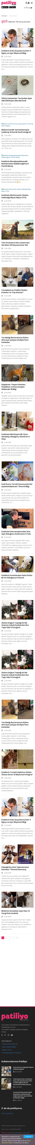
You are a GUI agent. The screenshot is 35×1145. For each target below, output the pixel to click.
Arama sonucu (13, 16)
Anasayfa (4, 16)
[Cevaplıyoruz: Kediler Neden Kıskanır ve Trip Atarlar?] (17, 277)
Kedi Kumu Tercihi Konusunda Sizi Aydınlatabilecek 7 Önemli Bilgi (16, 485)
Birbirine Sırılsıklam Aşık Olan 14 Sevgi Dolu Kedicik (15, 912)
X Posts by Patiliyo (7, 1113)
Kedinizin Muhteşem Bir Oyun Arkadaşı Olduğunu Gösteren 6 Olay (15, 436)
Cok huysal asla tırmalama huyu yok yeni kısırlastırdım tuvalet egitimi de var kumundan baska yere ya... (22, 1081)
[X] (27, 8)
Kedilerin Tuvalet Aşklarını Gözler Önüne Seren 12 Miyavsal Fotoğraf (16, 773)
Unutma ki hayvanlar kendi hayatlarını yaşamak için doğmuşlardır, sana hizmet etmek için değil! (22, 1095)
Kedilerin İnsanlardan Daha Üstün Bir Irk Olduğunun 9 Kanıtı (16, 576)
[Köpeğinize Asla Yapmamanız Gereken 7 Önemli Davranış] (17, 854)
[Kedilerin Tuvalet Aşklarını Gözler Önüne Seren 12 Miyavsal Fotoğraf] (17, 759)
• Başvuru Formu (6, 1050)
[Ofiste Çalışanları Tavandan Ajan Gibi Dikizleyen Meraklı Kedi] (17, 85)
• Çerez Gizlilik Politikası (8, 1047)
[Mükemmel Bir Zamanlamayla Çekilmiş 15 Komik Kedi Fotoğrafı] (17, 125)
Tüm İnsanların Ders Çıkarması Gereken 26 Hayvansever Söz (15, 244)
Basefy (16, 1133)
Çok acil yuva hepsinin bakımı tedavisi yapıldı (23, 1068)
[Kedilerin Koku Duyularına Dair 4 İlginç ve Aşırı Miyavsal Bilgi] (17, 38)
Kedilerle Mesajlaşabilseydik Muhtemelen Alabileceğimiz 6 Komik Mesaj (15, 163)
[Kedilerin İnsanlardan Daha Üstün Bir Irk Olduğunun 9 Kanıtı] (17, 564)
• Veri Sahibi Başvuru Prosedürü (11, 1053)
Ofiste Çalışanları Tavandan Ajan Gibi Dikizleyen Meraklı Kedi (16, 99)
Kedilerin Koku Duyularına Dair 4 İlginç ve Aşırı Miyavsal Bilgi (16, 52)
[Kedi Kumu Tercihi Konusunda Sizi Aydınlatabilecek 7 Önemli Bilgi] (17, 471)
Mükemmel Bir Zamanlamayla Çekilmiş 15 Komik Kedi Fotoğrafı (16, 131)
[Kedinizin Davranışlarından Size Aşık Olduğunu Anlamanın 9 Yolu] (17, 518)
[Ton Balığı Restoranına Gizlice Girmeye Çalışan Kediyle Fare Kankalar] (17, 325)
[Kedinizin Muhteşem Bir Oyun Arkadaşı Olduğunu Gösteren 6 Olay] (17, 421)
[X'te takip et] (5, 1035)
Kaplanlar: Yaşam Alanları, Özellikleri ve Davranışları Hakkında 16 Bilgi (13, 386)
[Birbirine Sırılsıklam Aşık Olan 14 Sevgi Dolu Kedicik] (17, 900)
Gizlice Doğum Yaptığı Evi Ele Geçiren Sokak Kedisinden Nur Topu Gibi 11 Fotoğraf (15, 625)
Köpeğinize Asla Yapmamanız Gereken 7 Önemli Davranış (15, 868)
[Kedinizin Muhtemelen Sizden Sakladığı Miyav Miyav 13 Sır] (17, 190)
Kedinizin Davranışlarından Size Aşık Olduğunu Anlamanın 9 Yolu (16, 532)
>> (17, 938)
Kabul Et (28, 1136)
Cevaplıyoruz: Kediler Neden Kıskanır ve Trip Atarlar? (14, 291)
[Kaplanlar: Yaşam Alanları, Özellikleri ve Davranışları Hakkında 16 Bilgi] (17, 372)
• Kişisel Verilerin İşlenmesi (9, 1044)
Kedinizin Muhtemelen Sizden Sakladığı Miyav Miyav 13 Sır (14, 196)
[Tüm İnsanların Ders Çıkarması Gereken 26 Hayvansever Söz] (17, 230)
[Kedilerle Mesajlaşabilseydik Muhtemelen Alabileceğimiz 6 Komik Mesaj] (17, 156)
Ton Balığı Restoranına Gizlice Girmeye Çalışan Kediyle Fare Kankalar (14, 340)
